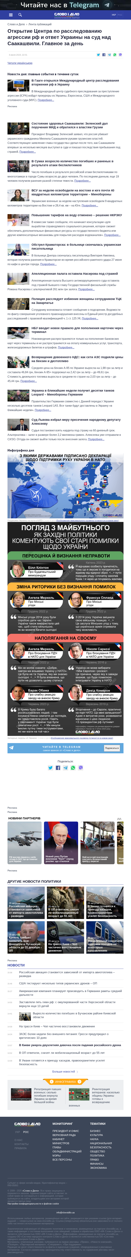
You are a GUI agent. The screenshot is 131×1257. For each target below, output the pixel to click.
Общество (97, 1151)
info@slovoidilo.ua (65, 1212)
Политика (97, 1155)
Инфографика (65, 1081)
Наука (94, 1139)
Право (94, 1159)
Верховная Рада (64, 1135)
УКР (114, 15)
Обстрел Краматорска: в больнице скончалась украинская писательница (76, 246)
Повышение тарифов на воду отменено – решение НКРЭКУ (77, 215)
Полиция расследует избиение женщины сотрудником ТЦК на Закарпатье (77, 301)
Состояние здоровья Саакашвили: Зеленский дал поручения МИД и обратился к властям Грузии (70, 125)
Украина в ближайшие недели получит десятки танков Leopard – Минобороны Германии (73, 392)
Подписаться (112, 748)
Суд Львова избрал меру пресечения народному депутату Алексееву (76, 421)
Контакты (21, 1144)
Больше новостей (63, 1071)
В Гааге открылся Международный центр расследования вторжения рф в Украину (75, 82)
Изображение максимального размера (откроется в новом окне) (87, 520)
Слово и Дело (16, 24)
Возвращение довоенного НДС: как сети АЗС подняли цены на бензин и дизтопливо (77, 359)
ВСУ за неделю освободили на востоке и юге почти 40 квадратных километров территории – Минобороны (73, 192)
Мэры (57, 1155)
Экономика (98, 1167)
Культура (96, 1135)
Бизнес (95, 1131)
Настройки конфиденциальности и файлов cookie (33, 1203)
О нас (18, 1140)
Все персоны (62, 1159)
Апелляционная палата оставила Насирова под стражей (75, 273)
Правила (20, 1148)
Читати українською (20, 63)
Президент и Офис (66, 1131)
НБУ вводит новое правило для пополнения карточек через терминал (77, 330)
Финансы (96, 1163)
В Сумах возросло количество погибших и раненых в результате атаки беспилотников (72, 163)
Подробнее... (46, 100)
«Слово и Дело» (30, 1190)
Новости (16, 965)
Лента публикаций (40, 24)
